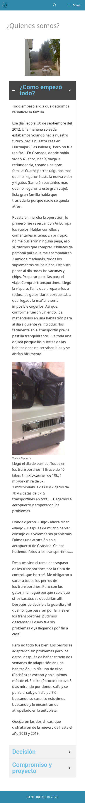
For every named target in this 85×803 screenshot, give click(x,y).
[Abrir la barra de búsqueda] (54, 5)
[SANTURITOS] (5, 5)
